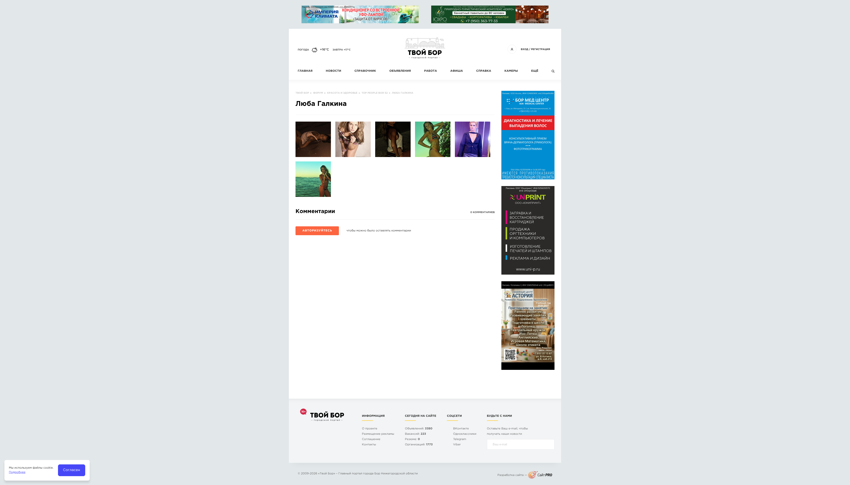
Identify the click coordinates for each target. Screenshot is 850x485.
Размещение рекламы (378, 434)
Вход (524, 49)
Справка (483, 71)
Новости (333, 71)
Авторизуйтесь (317, 231)
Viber (457, 445)
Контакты (369, 445)
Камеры (511, 71)
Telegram (459, 439)
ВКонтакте (461, 429)
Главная (305, 71)
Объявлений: (418, 429)
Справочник (365, 71)
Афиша (456, 71)
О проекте (369, 429)
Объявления (400, 71)
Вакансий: (415, 434)
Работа (430, 71)
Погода (303, 50)
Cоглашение (371, 439)
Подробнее (17, 472)
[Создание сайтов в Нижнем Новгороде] (540, 475)
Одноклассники (464, 434)
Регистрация (540, 49)
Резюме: (412, 439)
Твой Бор (327, 474)
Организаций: (419, 445)
